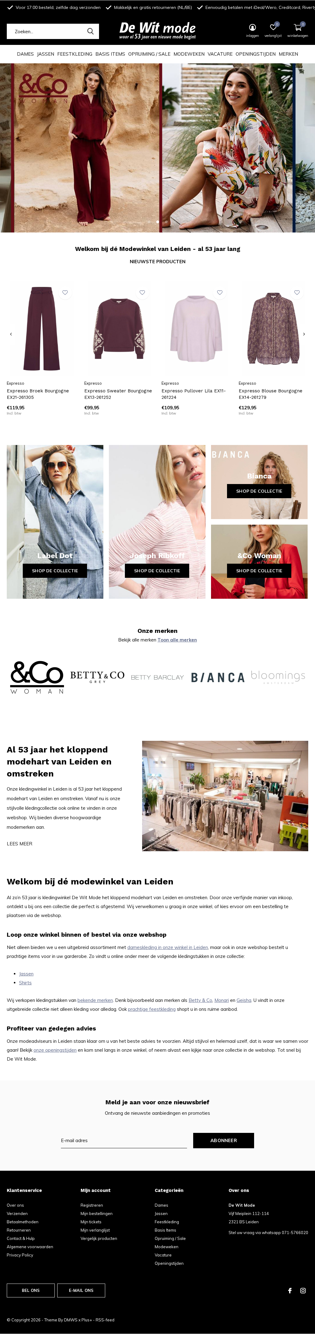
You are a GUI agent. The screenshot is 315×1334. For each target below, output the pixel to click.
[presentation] (10, 334)
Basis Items (110, 54)
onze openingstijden (55, 1050)
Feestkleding (74, 54)
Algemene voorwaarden (30, 1246)
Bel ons (31, 1290)
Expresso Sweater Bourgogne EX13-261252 (118, 394)
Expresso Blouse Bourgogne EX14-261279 (270, 394)
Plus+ (87, 1319)
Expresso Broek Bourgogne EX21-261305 (38, 394)
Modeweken (189, 54)
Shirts (25, 983)
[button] (149, 221)
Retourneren (19, 1230)
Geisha (244, 1000)
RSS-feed (105, 1319)
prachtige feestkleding (152, 1009)
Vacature (220, 54)
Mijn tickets (91, 1221)
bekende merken (95, 1000)
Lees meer (19, 844)
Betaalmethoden (22, 1221)
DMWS (71, 1319)
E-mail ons (81, 1290)
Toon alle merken (177, 640)
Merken (288, 54)
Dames (25, 54)
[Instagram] (303, 1290)
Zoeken (90, 31)
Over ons (15, 1205)
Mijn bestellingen (97, 1213)
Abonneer (223, 1140)
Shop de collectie (55, 571)
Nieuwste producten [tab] (157, 261)
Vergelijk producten (99, 1238)
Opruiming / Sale (149, 54)
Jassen (45, 54)
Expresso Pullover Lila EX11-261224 (193, 394)
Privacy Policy (20, 1255)
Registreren (92, 1205)
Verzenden (17, 1213)
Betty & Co (200, 1000)
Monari (221, 1000)
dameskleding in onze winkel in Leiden (167, 947)
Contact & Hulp (21, 1238)
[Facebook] (290, 1290)
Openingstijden (256, 54)
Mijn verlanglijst (95, 1230)
